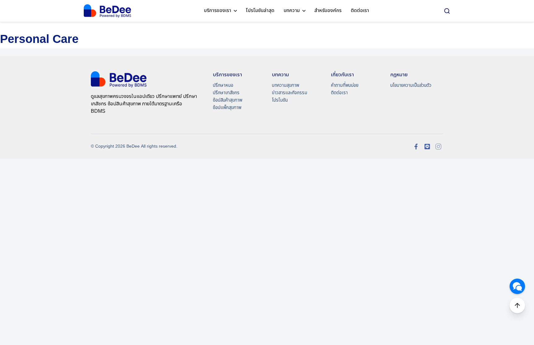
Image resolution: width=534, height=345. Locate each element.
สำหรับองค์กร (327, 10)
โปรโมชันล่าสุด (260, 10)
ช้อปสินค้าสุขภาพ (227, 100)
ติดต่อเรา (360, 10)
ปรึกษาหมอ (223, 85)
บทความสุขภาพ (285, 85)
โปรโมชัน (280, 100)
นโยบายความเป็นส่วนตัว (410, 85)
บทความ (292, 10)
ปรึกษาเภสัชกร (226, 93)
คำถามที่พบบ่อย (344, 85)
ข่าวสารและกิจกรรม (289, 93)
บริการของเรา (217, 10)
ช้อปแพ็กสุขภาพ (227, 107)
